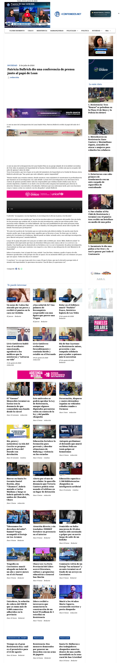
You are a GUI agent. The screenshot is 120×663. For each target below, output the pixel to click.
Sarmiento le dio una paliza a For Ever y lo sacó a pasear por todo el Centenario (100, 250)
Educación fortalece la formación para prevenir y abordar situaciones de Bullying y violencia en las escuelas (44, 448)
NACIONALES (12, 392)
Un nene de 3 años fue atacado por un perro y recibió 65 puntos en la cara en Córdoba (18, 309)
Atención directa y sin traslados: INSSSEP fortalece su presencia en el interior (44, 530)
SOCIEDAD (96, 31)
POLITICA (85, 31)
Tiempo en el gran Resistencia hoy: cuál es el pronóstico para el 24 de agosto (17, 648)
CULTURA (63, 595)
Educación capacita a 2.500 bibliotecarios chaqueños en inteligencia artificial (70, 482)
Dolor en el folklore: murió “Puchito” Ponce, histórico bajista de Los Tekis (69, 309)
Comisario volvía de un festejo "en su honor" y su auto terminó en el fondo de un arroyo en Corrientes (70, 569)
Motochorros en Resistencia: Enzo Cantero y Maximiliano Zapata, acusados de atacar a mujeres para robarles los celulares (100, 143)
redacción (14, 77)
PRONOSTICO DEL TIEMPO (17, 638)
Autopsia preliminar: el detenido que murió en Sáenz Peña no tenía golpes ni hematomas (70, 446)
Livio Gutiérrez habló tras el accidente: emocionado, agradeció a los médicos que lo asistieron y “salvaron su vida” (18, 351)
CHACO (30, 31)
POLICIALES (71, 31)
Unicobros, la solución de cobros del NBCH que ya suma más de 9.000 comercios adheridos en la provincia (18, 608)
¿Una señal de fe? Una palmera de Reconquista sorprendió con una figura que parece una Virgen (44, 312)
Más (107, 31)
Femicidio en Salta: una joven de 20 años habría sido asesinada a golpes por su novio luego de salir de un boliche (70, 533)
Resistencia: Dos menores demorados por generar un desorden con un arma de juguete (44, 649)
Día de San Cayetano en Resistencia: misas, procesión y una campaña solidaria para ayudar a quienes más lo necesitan (70, 350)
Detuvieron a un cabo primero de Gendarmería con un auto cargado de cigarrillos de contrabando (100, 181)
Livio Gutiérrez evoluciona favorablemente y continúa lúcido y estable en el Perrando (44, 349)
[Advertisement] (44, 47)
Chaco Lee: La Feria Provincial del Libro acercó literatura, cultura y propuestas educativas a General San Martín (43, 571)
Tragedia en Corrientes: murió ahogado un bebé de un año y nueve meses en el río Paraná (18, 569)
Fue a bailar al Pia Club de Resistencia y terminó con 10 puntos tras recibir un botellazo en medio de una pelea (100, 217)
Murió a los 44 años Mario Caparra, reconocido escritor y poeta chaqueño (70, 605)
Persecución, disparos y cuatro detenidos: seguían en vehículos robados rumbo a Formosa (70, 403)
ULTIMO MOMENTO (17, 31)
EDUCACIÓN (38, 435)
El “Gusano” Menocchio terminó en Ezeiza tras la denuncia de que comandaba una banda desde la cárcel (18, 405)
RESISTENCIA (42, 31)
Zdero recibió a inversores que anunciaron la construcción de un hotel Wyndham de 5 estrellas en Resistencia (43, 609)
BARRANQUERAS (56, 31)
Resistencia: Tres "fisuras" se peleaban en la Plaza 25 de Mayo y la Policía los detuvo (100, 108)
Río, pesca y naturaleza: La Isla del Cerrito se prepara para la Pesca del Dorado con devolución (18, 448)
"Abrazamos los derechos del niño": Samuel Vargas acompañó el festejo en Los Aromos (17, 531)
